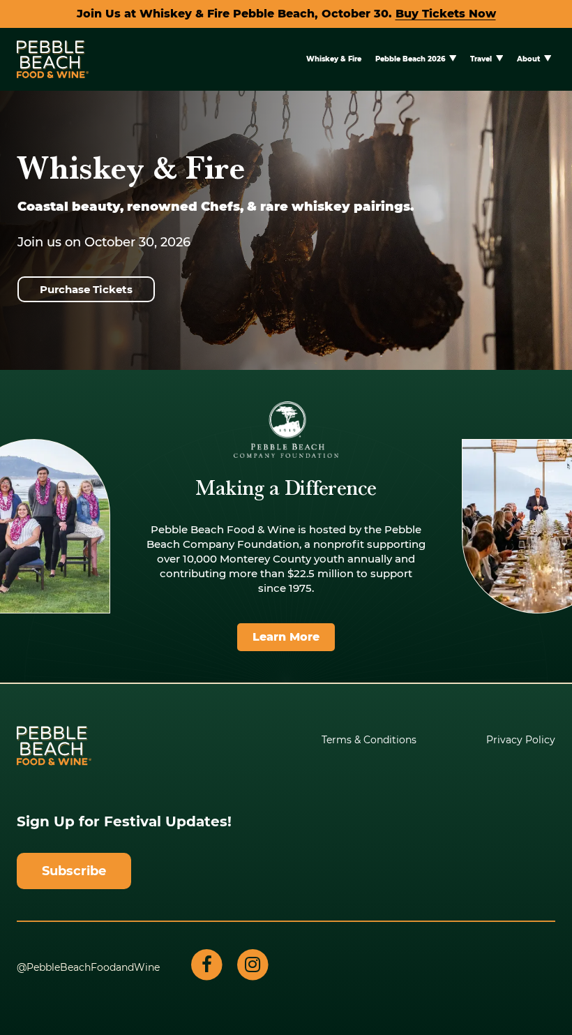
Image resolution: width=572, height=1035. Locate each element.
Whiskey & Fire (333, 59)
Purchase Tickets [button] (86, 289)
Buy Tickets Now (446, 13)
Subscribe (74, 871)
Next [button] (546, 340)
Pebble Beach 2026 (410, 59)
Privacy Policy (520, 740)
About (528, 59)
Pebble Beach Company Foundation (286, 429)
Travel (481, 59)
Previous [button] (26, 340)
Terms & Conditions (369, 740)
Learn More (286, 636)
